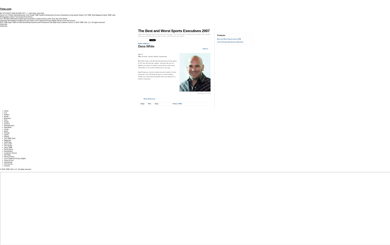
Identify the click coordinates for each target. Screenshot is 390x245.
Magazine (7, 140)
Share (156, 104)
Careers (7, 166)
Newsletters (12, 20)
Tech (6, 120)
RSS (1, 22)
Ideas (6, 131)
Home (6, 111)
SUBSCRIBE (32, 13)
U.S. (5, 113)
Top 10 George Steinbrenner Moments (230, 42)
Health (6, 122)
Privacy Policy (29, 20)
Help (58, 22)
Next (208, 45)
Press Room (8, 149)
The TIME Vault (9, 138)
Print (149, 104)
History (6, 136)
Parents (7, 133)
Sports (6, 135)
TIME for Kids (17, 22)
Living (6, 129)
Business (7, 118)
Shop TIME (8, 147)
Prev (202, 45)
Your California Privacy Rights (46, 20)
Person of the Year (48, 19)
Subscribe (3, 20)
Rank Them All (144, 43)
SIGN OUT (22, 13)
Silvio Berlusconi (149, 99)
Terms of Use (61, 20)
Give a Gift (8, 144)
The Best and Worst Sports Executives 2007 (174, 31)
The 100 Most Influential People (11, 19)
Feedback (20, 20)
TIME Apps (8, 22)
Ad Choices (71, 20)
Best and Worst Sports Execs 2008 (229, 39)
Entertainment (9, 125)
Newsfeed (7, 127)
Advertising (26, 22)
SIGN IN (14, 13)
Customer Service (66, 22)
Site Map (53, 22)
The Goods (8, 146)
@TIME (179, 104)
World (6, 116)
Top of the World (61, 19)
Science (7, 124)
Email (142, 104)
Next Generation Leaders (32, 19)
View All (205, 49)
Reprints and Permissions (40, 22)
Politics (6, 114)
